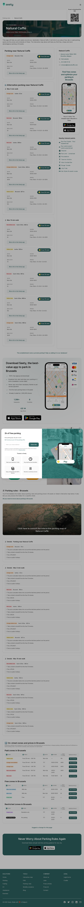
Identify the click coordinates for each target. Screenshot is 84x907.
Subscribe (34, 444)
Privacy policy (22, 449)
